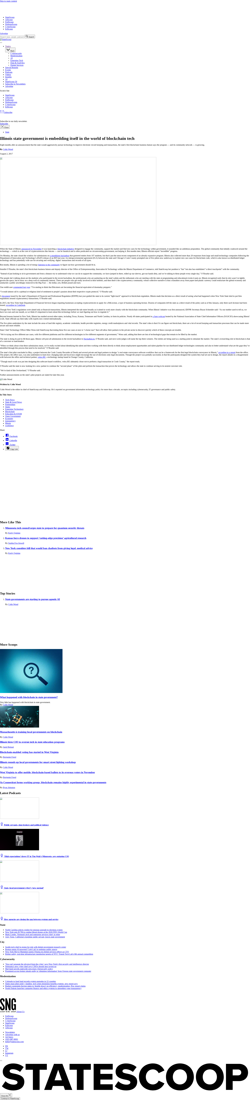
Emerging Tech (16, 60)
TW (6, 1048)
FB (6, 1046)
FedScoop (9, 22)
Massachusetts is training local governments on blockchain (31, 732)
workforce (9, 426)
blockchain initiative (66, 249)
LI (6, 1051)
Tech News (10, 400)
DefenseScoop (11, 24)
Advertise (4, 33)
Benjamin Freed (9, 757)
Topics (8, 46)
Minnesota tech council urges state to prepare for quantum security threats (44, 528)
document (6, 296)
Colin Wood (8, 149)
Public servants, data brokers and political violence (26, 825)
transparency (10, 421)
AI (11, 58)
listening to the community (49, 265)
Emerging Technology (14, 409)
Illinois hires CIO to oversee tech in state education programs (32, 742)
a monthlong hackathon (59, 256)
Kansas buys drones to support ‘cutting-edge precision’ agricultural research (45, 538)
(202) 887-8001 (11, 1039)
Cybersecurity (16, 53)
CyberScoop (10, 27)
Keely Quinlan (14, 533)
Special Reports (11, 67)
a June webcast (159, 316)
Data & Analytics (17, 63)
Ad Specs (9, 1037)
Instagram (9, 1053)
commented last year (21, 287)
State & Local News (13, 402)
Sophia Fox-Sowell (16, 543)
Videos (8, 74)
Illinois (8, 423)
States (7, 407)
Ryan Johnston (9, 787)
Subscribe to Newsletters (15, 84)
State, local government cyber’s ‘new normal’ (24, 888)
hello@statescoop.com (14, 1042)
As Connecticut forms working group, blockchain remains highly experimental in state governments (53, 782)
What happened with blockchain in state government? (29, 697)
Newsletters (10, 1032)
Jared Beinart (8, 747)
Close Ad (4, 1096)
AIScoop (9, 20)
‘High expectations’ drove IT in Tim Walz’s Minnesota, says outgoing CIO (36, 856)
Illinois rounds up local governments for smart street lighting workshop (38, 762)
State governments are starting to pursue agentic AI (32, 599)
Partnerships (10, 404)
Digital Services (16, 65)
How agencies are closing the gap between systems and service (31, 919)
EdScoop (9, 29)
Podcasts (8, 72)
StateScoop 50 (11, 81)
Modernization (16, 56)
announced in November (31, 249)
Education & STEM (13, 414)
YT (6, 1055)
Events (8, 70)
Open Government (13, 416)
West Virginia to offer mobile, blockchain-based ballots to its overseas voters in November (47, 772)
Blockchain (10, 411)
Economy (9, 418)
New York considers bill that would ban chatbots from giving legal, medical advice (49, 548)
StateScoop (9, 17)
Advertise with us (12, 1034)
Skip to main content (8, 1)
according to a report (226, 352)
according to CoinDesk (15, 305)
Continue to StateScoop (10, 1099)
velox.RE (42, 357)
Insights (8, 77)
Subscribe (8, 112)
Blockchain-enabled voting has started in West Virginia (29, 752)
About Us (20, 1012)
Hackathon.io (89, 339)
